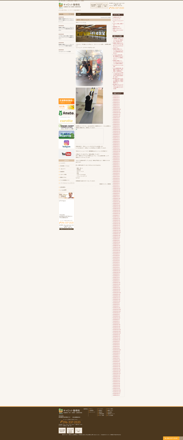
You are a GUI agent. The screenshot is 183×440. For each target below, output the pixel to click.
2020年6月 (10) (116, 198)
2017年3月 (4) (116, 264)
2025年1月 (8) (116, 107)
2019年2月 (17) (116, 225)
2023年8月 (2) (116, 136)
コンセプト (62, 163)
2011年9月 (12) (116, 374)
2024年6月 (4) (116, 119)
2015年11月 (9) (116, 290)
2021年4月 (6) (116, 181)
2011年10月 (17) (117, 373)
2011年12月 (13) (117, 369)
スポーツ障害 (101, 415)
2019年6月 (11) (116, 218)
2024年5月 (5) (116, 121)
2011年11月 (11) (116, 371)
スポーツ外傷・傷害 (117, 23)
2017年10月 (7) (116, 252)
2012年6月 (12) (116, 359)
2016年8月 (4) (116, 275)
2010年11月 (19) (117, 391)
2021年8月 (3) (116, 174)
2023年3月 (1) (116, 144)
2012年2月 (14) (116, 366)
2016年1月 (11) (116, 287)
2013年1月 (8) (116, 348)
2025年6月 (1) (116, 99)
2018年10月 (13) (117, 232)
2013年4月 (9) (116, 343)
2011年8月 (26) (116, 376)
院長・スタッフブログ (118, 30)
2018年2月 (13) (116, 245)
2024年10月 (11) (117, 112)
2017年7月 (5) (116, 257)
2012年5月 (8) (116, 361)
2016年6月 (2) (116, 279)
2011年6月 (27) (116, 380)
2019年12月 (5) (116, 208)
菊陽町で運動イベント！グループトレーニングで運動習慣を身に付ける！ (66, 29)
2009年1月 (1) (116, 395)
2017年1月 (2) (116, 267)
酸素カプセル (116, 28)
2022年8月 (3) (116, 154)
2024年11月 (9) (116, 110)
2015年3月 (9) (116, 304)
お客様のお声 (116, 17)
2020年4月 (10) (116, 201)
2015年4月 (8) (116, 302)
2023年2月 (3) (116, 146)
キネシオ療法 (110, 408)
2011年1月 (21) (116, 388)
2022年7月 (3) (116, 156)
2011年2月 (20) (116, 386)
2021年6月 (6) (116, 178)
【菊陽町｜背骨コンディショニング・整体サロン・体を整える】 (118, 40)
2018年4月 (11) (116, 242)
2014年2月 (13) (116, 326)
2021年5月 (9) (116, 179)
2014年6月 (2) (116, 319)
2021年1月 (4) (116, 186)
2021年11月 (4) (116, 169)
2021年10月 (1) (116, 171)
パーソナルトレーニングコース (67, 183)
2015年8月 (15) (116, 295)
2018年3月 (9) (116, 243)
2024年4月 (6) (116, 122)
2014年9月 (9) (116, 314)
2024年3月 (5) (116, 124)
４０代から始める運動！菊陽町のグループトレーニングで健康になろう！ (66, 37)
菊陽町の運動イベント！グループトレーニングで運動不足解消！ (118, 62)
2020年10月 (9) (116, 191)
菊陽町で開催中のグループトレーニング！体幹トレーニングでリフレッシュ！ (66, 20)
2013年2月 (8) (116, 346)
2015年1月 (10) (116, 307)
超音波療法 (62, 187)
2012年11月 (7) (116, 351)
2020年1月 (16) (116, 206)
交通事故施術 (101, 413)
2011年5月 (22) (116, 381)
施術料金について (111, 413)
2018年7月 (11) (116, 237)
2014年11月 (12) (117, 311)
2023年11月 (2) (116, 131)
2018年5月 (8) (116, 240)
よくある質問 (63, 190)
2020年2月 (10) (116, 205)
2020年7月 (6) (116, 196)
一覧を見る (72, 14)
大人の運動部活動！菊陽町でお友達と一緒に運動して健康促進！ (118, 70)
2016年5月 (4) (116, 280)
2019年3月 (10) (116, 223)
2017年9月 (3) (116, 253)
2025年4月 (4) (116, 102)
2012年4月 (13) (116, 363)
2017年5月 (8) (116, 260)
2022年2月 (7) (116, 164)
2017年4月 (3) (116, 262)
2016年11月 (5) (116, 270)
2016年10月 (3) (116, 272)
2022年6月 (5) (116, 158)
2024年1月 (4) (116, 127)
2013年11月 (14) (117, 331)
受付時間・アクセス (64, 166)
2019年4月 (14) (116, 221)
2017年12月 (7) (116, 248)
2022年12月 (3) (116, 149)
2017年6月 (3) (116, 258)
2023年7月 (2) (116, 137)
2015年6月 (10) (116, 299)
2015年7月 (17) (116, 297)
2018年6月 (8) (116, 238)
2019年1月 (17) (116, 227)
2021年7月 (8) (116, 176)
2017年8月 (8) (116, 255)
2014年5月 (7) (116, 321)
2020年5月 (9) (116, 200)
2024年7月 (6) (116, 117)
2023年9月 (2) (116, 134)
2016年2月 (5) (116, 285)
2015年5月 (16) (116, 301)
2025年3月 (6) (116, 104)
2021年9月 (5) (116, 173)
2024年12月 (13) (117, 109)
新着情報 (91, 410)
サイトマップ (92, 412)
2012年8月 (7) (116, 356)
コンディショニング (117, 20)
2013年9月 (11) (116, 334)
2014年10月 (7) (116, 312)
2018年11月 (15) (117, 230)
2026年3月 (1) (116, 95)
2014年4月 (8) (116, 322)
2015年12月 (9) (116, 289)
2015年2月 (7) (116, 306)
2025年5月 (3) (116, 100)
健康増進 (115, 26)
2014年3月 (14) (116, 324)
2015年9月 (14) (116, 294)
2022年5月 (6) (116, 159)
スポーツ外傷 (63, 174)
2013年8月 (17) (116, 336)
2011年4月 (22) (116, 383)
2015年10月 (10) (117, 292)
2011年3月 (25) (116, 385)
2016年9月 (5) (116, 274)
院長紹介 (100, 410)
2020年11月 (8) (116, 190)
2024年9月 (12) (116, 114)
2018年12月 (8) (116, 228)
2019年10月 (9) (116, 211)
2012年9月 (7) (116, 354)
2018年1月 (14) (116, 247)
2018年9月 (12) (116, 233)
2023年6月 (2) (116, 139)
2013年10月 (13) (117, 332)
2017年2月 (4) (116, 265)
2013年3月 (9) (116, 344)
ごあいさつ (62, 168)
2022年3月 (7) (116, 163)
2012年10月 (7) (116, 353)
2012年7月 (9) (116, 358)
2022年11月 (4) (116, 151)
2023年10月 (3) (116, 132)
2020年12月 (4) (116, 188)
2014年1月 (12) (116, 327)
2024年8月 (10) (116, 116)
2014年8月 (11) (116, 316)
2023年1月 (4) (116, 147)
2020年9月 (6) (116, 193)
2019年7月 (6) (116, 216)
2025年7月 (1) (116, 97)
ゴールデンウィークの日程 (65, 51)
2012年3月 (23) (116, 364)
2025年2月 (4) (116, 105)
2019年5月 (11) (116, 220)
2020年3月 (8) (116, 203)
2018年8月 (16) (116, 235)
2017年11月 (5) (116, 250)
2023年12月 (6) (116, 129)
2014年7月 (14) (116, 317)
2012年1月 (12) (116, 368)
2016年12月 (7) (116, 269)
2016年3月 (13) (116, 284)
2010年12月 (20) (117, 390)
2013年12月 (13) (117, 329)
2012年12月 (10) (117, 349)
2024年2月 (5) (116, 126)
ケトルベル (115, 18)
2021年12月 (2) (116, 168)
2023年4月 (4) (116, 142)
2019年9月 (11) (116, 213)
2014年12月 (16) (117, 309)
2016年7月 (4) (116, 277)
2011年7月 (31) (116, 378)
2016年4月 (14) (116, 282)
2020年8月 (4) (116, 195)
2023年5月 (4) (116, 141)
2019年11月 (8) (116, 210)
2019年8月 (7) (116, 215)
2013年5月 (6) (116, 341)
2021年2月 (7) (116, 184)
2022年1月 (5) (116, 166)
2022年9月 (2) (116, 153)
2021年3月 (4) (116, 183)
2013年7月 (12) (116, 337)
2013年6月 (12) (116, 339)
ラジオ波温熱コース (64, 180)
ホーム (91, 408)
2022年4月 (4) (116, 161)
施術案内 (62, 171)
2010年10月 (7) (116, 393)
